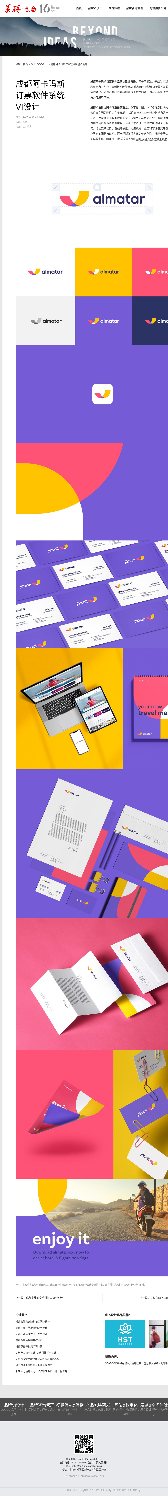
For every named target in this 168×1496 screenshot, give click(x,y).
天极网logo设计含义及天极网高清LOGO (37, 1358)
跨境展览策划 (158, 8)
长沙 (81, 1490)
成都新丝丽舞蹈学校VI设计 (30, 1340)
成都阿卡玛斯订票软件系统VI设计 (69, 64)
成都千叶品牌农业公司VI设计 (31, 1334)
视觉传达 (114, 8)
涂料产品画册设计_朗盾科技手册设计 (36, 1352)
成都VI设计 (97, 107)
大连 (129, 1490)
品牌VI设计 (95, 8)
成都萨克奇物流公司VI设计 (30, 1346)
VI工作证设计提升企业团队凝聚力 (34, 1365)
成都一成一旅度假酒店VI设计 (31, 1327)
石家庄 (136, 1490)
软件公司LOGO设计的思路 (151, 139)
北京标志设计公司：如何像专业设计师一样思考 (41, 1371)
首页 (79, 8)
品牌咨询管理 (134, 8)
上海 (113, 1490)
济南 (119, 1490)
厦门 (108, 1490)
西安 (86, 1490)
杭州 (75, 1490)
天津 (102, 1490)
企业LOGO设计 (39, 64)
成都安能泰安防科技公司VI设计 (44, 1297)
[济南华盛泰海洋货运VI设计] (125, 1334)
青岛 (124, 1490)
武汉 (92, 1490)
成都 (97, 1490)
